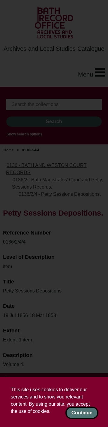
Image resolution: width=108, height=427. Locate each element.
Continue (81, 412)
